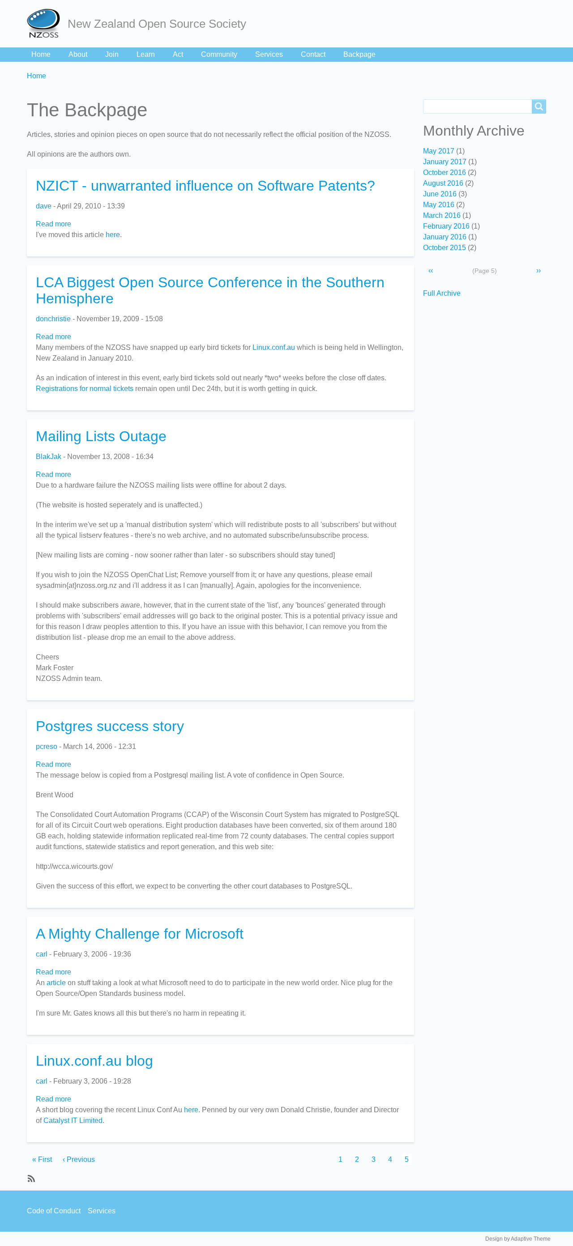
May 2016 (438, 204)
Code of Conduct (54, 1211)
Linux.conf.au (273, 347)
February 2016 (446, 226)
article (56, 983)
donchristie (53, 319)
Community (219, 54)
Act (178, 54)
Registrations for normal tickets (84, 388)
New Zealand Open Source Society (157, 23)
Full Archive (442, 293)
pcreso (46, 746)
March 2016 (442, 215)
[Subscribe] (30, 1178)
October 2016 (444, 172)
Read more (53, 224)
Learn (146, 54)
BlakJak (48, 456)
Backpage (359, 54)
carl (41, 954)
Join (112, 54)
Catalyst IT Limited (73, 1120)
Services (269, 54)
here (113, 234)
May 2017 (438, 151)
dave (43, 206)
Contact (313, 54)
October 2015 (444, 247)
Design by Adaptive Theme (518, 1239)
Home (41, 54)
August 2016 (443, 183)
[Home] (47, 23)
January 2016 (444, 237)
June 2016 (440, 194)
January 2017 (444, 162)
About (77, 54)
